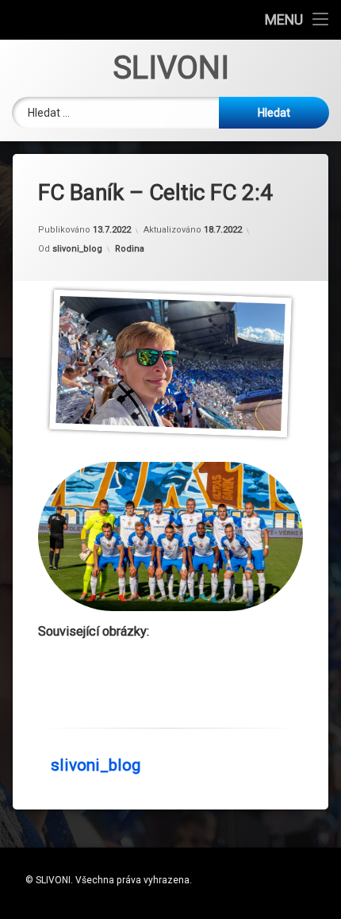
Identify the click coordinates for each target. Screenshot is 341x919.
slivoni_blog (77, 249)
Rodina (129, 249)
